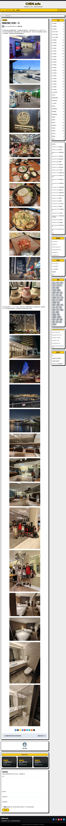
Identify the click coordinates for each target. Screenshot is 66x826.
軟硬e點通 (54, 271)
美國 (58, 314)
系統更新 (53, 128)
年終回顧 (54, 302)
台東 (57, 295)
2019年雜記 (54, 70)
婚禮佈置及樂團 (55, 97)
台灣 (60, 295)
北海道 (54, 292)
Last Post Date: (55, 346)
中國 (53, 287)
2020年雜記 (54, 73)
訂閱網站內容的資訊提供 (56, 358)
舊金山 (54, 319)
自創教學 (59, 317)
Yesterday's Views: (56, 335)
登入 (53, 355)
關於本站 (53, 133)
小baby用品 (54, 103)
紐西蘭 (57, 312)
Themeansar (41, 824)
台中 (53, 295)
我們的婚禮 (54, 111)
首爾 (21, 26)
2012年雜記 (54, 51)
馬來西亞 (54, 324)
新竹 (62, 304)
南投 (61, 292)
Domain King (54, 244)
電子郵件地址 (5, 796)
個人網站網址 (4, 801)
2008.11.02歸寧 (55, 37)
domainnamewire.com (56, 249)
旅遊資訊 (53, 117)
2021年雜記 (54, 75)
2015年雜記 (54, 59)
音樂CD (53, 139)
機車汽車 (53, 122)
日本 (53, 307)
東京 (57, 307)
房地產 (58, 304)
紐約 (53, 312)
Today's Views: (55, 332)
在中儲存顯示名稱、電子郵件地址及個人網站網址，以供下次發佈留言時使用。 (18, 806)
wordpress (59, 285)
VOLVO (54, 285)
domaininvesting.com (56, 246)
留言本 (13, 10)
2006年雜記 (54, 29)
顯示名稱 (4, 791)
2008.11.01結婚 (55, 34)
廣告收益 (53, 106)
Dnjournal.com (55, 241)
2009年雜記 (54, 42)
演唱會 (61, 309)
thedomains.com (55, 255)
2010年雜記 (54, 45)
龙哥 (53, 274)
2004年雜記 (54, 23)
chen (7, 26)
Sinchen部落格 (55, 269)
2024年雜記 (54, 84)
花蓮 (57, 319)
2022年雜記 (54, 78)
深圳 (57, 309)
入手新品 (54, 290)
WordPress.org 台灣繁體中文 (57, 363)
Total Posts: (54, 340)
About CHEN (8, 10)
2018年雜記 (54, 67)
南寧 (57, 292)
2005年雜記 (54, 26)
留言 (3, 776)
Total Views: (54, 337)
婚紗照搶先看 (54, 100)
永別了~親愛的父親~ (23, 762)
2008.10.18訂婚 (55, 31)
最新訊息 (53, 119)
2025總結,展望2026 (7, 762)
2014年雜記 (54, 56)
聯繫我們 (18, 10)
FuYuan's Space (55, 263)
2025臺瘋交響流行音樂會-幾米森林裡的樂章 (13, 735)
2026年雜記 (54, 89)
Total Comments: (55, 343)
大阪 (62, 297)
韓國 (19, 26)
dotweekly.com (55, 252)
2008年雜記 (54, 40)
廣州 (58, 302)
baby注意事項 (54, 92)
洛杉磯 (54, 309)
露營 (61, 319)
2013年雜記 (54, 53)
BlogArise (36, 824)
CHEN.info (33, 4)
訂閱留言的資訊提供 (56, 361)
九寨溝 (57, 287)
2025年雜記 (5, 20)
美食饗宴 (54, 317)
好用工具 (53, 95)
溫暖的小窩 (54, 125)
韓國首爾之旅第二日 (41, 735)
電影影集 (53, 136)
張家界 (54, 304)
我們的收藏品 (54, 114)
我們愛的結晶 (54, 108)
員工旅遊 (54, 297)
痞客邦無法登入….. (39, 762)
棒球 (60, 307)
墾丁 (58, 297)
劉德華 (59, 290)
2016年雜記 (54, 62)
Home (3, 10)
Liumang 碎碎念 (55, 266)
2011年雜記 (54, 48)
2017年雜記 (54, 64)
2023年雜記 (54, 81)
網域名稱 (53, 130)
